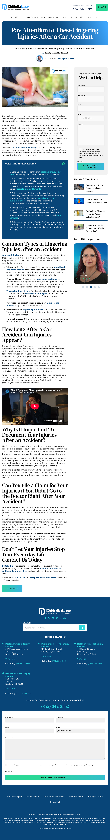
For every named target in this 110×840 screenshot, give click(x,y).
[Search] (82, 627)
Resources (92, 17)
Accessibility (59, 828)
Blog (25, 48)
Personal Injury (29, 17)
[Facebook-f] (45, 618)
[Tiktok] (61, 618)
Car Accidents (46, 17)
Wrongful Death (95, 796)
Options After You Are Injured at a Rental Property (95, 188)
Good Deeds (68, 828)
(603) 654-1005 (23, 693)
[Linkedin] (53, 618)
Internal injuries (10, 255)
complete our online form (43, 577)
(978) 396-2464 (95, 663)
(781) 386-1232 (59, 661)
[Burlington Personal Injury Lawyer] (39, 644)
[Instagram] (57, 618)
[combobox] (50, 627)
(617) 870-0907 (19, 577)
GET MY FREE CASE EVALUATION (90, 166)
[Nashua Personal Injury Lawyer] (3, 673)
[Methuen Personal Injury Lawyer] (75, 644)
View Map (10, 659)
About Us (15, 17)
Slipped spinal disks (33, 309)
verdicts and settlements (28, 189)
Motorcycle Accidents (54, 796)
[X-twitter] (49, 618)
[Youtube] (64, 618)
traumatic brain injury (35, 293)
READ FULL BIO (83, 279)
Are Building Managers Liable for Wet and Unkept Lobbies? (95, 214)
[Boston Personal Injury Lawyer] (3, 644)
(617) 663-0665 (23, 663)
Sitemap (51, 828)
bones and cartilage (47, 279)
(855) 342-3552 (55, 706)
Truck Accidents (75, 796)
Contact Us (79, 17)
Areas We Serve (63, 17)
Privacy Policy (42, 828)
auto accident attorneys (25, 147)
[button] (83, 287)
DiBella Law (8, 566)
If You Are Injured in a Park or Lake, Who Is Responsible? (95, 228)
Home (18, 48)
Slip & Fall (55, 802)
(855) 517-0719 (82, 9)
